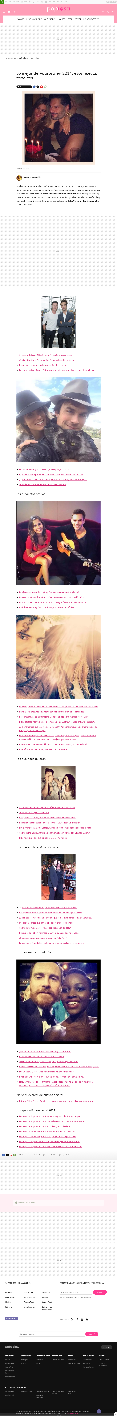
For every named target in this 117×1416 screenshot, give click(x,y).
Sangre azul (28, 1292)
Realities (8, 1292)
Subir (105, 1347)
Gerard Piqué (47, 1302)
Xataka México (10, 1391)
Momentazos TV (91, 19)
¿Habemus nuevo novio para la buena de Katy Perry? (43, 938)
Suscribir (100, 1292)
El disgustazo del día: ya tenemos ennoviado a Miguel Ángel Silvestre (50, 912)
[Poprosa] (58, 9)
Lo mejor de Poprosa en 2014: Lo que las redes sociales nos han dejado (51, 1121)
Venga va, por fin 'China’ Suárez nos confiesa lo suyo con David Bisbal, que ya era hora (58, 706)
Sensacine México (42, 1391)
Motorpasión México (72, 1392)
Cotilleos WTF (74, 19)
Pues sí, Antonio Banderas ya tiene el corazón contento (44, 749)
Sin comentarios (25, 87)
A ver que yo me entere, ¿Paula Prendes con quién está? (45, 927)
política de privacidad (84, 1297)
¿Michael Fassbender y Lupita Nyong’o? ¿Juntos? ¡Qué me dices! (48, 1061)
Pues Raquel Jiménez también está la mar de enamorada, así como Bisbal (53, 744)
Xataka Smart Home (9, 1372)
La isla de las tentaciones (47, 1308)
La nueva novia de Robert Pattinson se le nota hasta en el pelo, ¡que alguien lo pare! (57, 370)
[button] (32, 177)
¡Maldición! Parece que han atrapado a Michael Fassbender (46, 922)
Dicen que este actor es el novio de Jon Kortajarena (42, 365)
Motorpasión (72, 1360)
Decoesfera (87, 1363)
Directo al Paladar (58, 1360)
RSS (87, 1319)
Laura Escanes (29, 1307)
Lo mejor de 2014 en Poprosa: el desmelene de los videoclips (47, 1131)
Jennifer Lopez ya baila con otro (34, 812)
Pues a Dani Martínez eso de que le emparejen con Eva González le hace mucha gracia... (59, 1066)
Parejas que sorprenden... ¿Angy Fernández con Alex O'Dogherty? (49, 592)
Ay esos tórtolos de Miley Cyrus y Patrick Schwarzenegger (45, 355)
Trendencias (87, 1360)
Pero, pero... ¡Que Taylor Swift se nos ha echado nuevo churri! (47, 817)
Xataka (7, 1360)
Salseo (62, 19)
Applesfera (9, 1367)
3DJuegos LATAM (26, 1391)
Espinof (39, 1363)
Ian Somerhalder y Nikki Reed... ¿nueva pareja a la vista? (44, 469)
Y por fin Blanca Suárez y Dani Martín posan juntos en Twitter (47, 807)
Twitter (108, 12)
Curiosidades (10, 1297)
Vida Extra (24, 1363)
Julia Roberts (35, 58)
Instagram (113, 12)
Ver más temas (11, 1319)
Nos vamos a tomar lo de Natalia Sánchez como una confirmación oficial (52, 597)
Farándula (37, 1155)
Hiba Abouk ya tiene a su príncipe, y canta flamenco (43, 837)
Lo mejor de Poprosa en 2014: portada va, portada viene (44, 1126)
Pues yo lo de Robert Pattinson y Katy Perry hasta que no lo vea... (48, 932)
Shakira (8, 1302)
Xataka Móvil (9, 1363)
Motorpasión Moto (74, 1363)
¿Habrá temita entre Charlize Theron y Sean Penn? (42, 484)
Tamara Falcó (29, 1302)
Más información (72, 1413)
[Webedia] (12, 1346)
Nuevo (9, 12)
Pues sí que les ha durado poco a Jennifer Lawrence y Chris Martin (49, 822)
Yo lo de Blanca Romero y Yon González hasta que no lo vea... (49, 907)
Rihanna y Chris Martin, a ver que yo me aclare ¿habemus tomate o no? (51, 1076)
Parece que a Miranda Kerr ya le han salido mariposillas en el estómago (51, 943)
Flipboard (41, 86)
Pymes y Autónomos (103, 1364)
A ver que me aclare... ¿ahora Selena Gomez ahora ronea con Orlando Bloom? (54, 832)
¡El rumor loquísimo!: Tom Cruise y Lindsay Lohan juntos (45, 1051)
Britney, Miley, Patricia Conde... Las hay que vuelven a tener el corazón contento (56, 1101)
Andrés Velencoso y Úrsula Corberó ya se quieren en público (46, 607)
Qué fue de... (50, 19)
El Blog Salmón (104, 1360)
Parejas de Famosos (67, 1155)
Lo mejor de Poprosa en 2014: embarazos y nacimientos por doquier (50, 1116)
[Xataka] (2, 2)
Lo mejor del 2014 (50, 1155)
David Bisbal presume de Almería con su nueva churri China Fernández (51, 711)
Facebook (103, 12)
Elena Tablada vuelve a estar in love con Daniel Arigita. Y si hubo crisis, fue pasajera (57, 721)
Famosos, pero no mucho (29, 19)
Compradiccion (88, 1367)
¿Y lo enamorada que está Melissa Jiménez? (39, 726)
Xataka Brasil (9, 1395)
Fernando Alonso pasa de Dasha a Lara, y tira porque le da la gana (49, 735)
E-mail (45, 86)
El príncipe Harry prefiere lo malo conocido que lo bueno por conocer (51, 474)
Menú (4, 12)
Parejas (29, 1155)
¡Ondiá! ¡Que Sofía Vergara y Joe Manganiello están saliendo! (47, 360)
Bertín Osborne (23, 58)
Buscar (14, 12)
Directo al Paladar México (58, 1392)
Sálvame (8, 1307)
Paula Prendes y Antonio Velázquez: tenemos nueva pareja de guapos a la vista (55, 827)
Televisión (46, 1292)
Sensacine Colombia (40, 1396)
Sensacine (40, 1360)
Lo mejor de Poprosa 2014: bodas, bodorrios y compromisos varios (49, 1141)
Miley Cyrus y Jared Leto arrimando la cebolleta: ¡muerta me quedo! (50, 1081)
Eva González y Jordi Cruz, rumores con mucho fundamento (46, 1071)
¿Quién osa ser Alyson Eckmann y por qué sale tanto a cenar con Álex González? (55, 917)
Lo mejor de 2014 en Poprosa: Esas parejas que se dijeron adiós (47, 1136)
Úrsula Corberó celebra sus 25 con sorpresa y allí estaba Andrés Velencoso (53, 602)
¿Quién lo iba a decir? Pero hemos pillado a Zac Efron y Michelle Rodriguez (53, 479)
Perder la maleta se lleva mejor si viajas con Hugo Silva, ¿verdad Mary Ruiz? (53, 716)
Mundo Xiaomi (10, 1377)
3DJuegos (24, 1360)
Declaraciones (29, 1297)
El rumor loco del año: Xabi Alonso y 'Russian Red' (41, 1056)
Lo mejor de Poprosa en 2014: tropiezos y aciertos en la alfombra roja (50, 1146)
